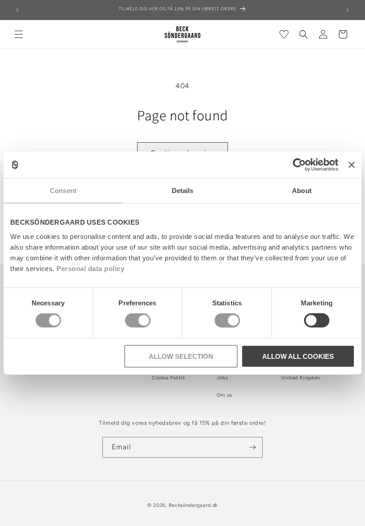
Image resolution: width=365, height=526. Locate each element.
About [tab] (302, 190)
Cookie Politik (168, 378)
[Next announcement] (347, 10)
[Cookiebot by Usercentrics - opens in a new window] (299, 165)
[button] (18, 34)
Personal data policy (90, 268)
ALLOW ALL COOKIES (298, 356)
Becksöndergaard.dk (193, 505)
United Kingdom (300, 378)
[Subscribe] (252, 447)
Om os (224, 395)
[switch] (137, 320)
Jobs (222, 378)
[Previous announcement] (17, 10)
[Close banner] (352, 165)
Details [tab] (183, 190)
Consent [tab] (63, 190)
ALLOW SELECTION (181, 356)
